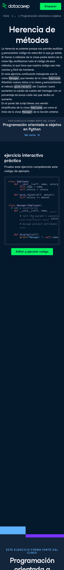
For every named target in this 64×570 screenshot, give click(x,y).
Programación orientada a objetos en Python (41, 16)
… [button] (15, 16)
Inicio (6, 16)
